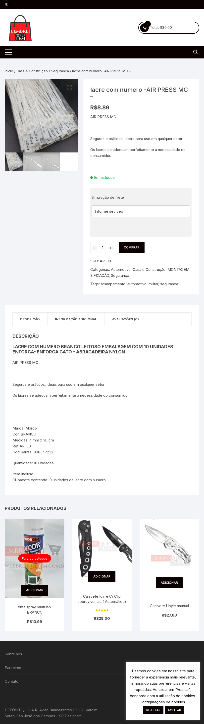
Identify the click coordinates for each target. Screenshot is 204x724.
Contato (11, 681)
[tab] (30, 319)
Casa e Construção (32, 71)
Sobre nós (13, 654)
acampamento (113, 284)
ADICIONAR (34, 590)
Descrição (30, 319)
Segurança (60, 71)
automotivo (137, 284)
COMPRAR (132, 247)
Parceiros (13, 667)
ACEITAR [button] (174, 710)
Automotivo (121, 269)
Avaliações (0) (125, 319)
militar (153, 284)
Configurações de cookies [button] (162, 702)
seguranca (169, 284)
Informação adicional (76, 319)
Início (9, 71)
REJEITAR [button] (153, 710)
